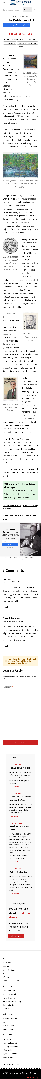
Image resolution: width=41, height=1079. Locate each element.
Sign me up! (10, 544)
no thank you (10, 547)
